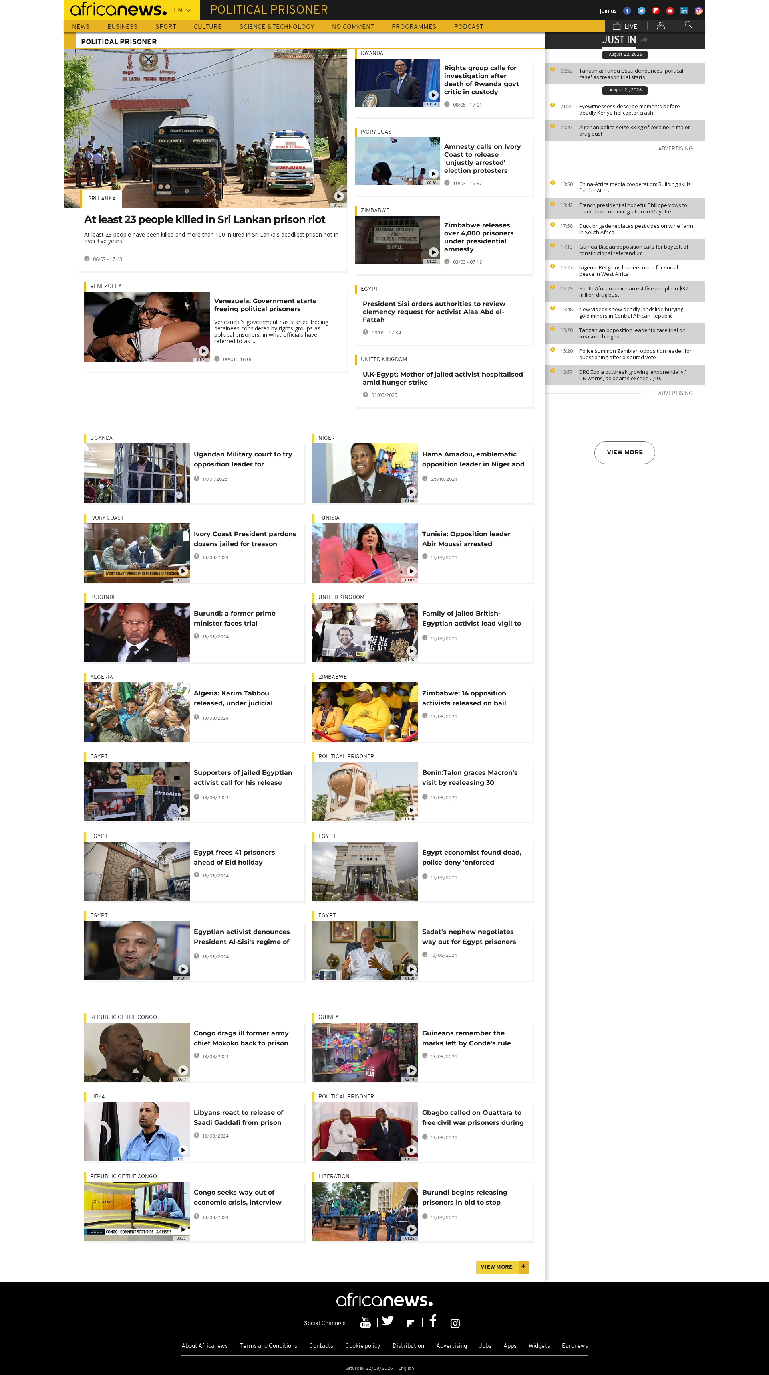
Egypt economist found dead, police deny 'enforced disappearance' (471, 858)
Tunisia (329, 518)
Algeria (101, 677)
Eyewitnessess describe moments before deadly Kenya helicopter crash (629, 109)
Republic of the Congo (123, 1018)
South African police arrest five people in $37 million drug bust (633, 291)
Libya (97, 1097)
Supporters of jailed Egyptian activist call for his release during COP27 (243, 779)
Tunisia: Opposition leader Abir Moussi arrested (466, 539)
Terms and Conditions (268, 1346)
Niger (326, 438)
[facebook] (434, 1322)
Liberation (334, 1177)
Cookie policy (362, 1346)
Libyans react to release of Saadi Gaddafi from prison (238, 1117)
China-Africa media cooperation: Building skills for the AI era (635, 187)
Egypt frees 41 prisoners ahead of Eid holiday (234, 857)
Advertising (451, 1346)
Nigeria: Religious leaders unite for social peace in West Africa (628, 270)
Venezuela (106, 287)
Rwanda (372, 54)
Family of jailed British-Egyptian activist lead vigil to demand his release (471, 620)
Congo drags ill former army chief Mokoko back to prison (241, 1038)
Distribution (408, 1346)
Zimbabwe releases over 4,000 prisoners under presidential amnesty (479, 237)
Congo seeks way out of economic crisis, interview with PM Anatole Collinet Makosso (238, 1199)
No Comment (353, 27)
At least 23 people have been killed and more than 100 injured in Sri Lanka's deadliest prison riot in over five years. (211, 238)
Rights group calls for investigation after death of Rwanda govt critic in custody (481, 80)
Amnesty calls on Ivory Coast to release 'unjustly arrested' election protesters (482, 158)
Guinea (328, 1018)
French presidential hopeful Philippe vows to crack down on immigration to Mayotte (633, 208)
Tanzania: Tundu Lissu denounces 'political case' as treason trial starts (631, 73)
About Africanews (204, 1346)
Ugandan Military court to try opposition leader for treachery (243, 460)
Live (630, 27)
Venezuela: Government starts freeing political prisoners (265, 305)
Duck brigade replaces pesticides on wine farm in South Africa (636, 229)
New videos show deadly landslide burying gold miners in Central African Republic (631, 312)
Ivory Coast (378, 132)
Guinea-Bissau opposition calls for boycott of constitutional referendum (633, 249)
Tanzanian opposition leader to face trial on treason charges (632, 333)
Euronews (575, 1346)
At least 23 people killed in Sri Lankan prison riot (204, 219)
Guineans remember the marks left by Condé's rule (466, 1038)
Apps (510, 1346)
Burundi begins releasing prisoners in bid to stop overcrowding (464, 1199)
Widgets (539, 1346)
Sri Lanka (102, 199)
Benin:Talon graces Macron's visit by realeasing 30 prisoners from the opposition (472, 779)
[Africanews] (115, 8)
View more (625, 453)
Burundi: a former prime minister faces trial (235, 618)
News (81, 27)
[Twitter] (389, 1322)
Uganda (101, 438)
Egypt (369, 289)
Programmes (414, 27)
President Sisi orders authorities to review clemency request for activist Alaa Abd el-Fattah (434, 312)
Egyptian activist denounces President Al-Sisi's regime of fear (242, 938)
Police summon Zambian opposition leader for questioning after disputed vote (635, 354)
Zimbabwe (375, 211)
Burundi (102, 598)
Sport (165, 27)
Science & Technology (277, 27)
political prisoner (346, 757)
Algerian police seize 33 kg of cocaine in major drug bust (634, 130)
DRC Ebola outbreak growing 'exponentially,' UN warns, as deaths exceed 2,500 (632, 375)
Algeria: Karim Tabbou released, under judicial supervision (233, 699)
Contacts (321, 1346)
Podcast (468, 27)
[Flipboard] (411, 1322)
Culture (208, 27)
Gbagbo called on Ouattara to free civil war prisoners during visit (473, 1119)
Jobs (485, 1346)
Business (122, 27)
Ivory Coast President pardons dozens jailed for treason (245, 539)
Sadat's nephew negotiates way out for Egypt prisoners (469, 937)
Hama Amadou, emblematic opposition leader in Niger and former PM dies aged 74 (473, 460)
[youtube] (366, 1322)
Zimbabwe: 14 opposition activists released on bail (464, 698)
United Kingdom (384, 360)
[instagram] (455, 1322)
